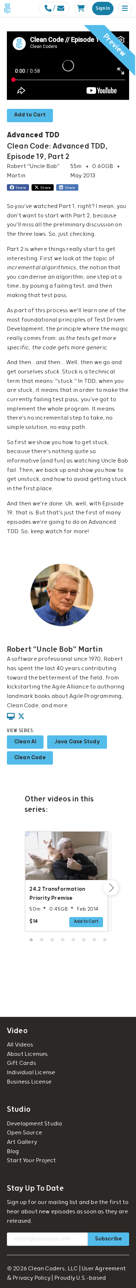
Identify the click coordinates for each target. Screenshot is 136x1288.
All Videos (20, 1044)
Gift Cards (21, 1063)
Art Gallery (22, 1142)
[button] (125, 9)
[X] (21, 717)
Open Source (24, 1132)
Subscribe (108, 1238)
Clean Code (30, 757)
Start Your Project (31, 1160)
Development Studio (34, 1123)
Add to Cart (30, 114)
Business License (29, 1082)
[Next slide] (111, 888)
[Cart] (81, 9)
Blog (13, 1151)
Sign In (103, 8)
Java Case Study (77, 741)
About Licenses (27, 1054)
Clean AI (25, 741)
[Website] (11, 717)
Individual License (31, 1072)
